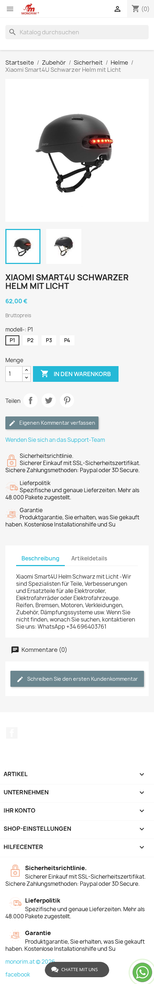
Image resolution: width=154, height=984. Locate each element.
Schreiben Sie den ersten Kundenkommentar (82, 678)
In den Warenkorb (75, 373)
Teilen (30, 400)
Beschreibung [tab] (40, 558)
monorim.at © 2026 (30, 961)
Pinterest (67, 400)
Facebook (12, 733)
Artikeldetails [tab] (89, 558)
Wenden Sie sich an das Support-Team (55, 440)
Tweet (49, 400)
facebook (17, 974)
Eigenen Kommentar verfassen (56, 422)
